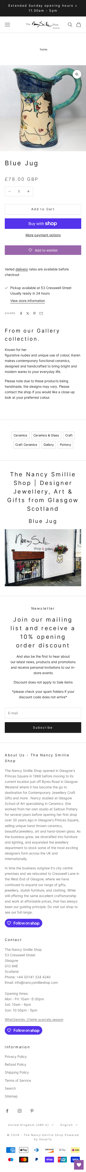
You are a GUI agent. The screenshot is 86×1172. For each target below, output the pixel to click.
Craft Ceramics (26, 444)
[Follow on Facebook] (7, 1110)
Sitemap (11, 1096)
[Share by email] (41, 313)
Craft (69, 435)
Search (10, 1088)
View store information (27, 301)
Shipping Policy (17, 1072)
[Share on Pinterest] (34, 313)
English (66, 1125)
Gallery (48, 444)
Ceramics (20, 435)
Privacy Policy (16, 1056)
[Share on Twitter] (28, 313)
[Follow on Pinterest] (32, 1110)
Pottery (65, 444)
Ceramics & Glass (46, 435)
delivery (22, 269)
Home (43, 49)
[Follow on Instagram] (19, 1110)
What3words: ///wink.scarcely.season (34, 1019)
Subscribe (43, 727)
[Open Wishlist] (79, 1165)
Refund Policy (15, 1064)
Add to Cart (43, 209)
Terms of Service (18, 1080)
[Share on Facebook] (21, 313)
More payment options (43, 235)
